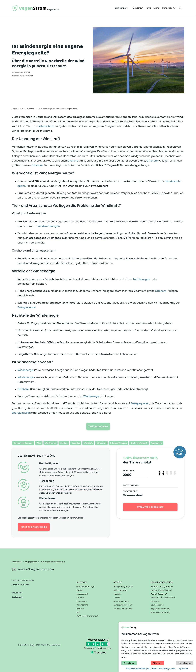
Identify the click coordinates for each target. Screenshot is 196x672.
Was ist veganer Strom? (161, 590)
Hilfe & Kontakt (120, 590)
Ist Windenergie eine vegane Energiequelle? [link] (58, 108)
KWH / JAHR (129, 470)
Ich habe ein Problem (122, 608)
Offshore (152, 160)
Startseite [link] (17, 561)
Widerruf (80, 608)
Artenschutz (46, 126)
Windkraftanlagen (49, 226)
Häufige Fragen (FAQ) (123, 586)
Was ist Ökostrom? (159, 594)
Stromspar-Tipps (121, 601)
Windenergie (26, 370)
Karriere (80, 597)
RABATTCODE (130, 491)
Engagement (82, 594)
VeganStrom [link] (17, 108)
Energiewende (27, 307)
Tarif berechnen (98, 426)
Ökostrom (138, 7)
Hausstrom (156, 601)
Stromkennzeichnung (160, 612)
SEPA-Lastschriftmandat (87, 616)
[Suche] (181, 8)
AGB (78, 612)
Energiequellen (140, 403)
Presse (79, 590)
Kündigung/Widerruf (122, 604)
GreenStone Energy (85, 586)
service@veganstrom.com (36, 569)
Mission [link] (30, 108)
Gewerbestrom (157, 604)
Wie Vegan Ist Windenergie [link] (53, 561)
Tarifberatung (153, 7)
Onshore (72, 160)
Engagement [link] (31, 561)
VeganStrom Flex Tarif (160, 608)
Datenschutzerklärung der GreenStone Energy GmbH (151, 668)
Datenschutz (82, 604)
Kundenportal (169, 7)
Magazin (117, 594)
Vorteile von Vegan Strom (162, 586)
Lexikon (117, 597)
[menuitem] (120, 8)
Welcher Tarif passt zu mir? (163, 597)
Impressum (81, 601)
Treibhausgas (141, 279)
